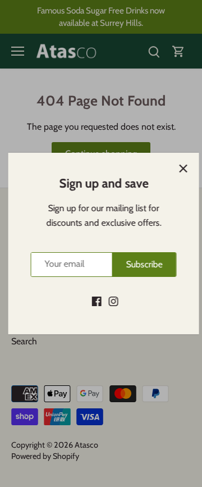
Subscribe (141, 264)
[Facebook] (94, 301)
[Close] (180, 168)
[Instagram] (111, 301)
